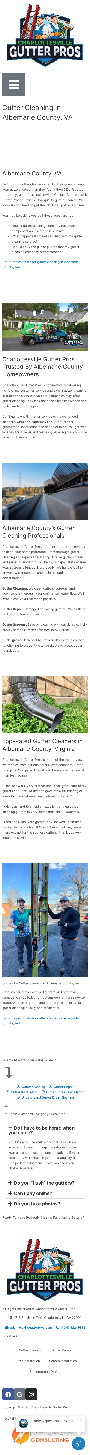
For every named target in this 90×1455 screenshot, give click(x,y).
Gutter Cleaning (30, 1350)
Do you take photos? (37, 1204)
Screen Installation (63, 1361)
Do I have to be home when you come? (41, 1130)
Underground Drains (45, 1371)
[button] (45, 1130)
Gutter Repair (61, 1350)
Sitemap (78, 1407)
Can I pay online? (33, 1193)
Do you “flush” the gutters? (44, 1183)
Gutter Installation (26, 1361)
